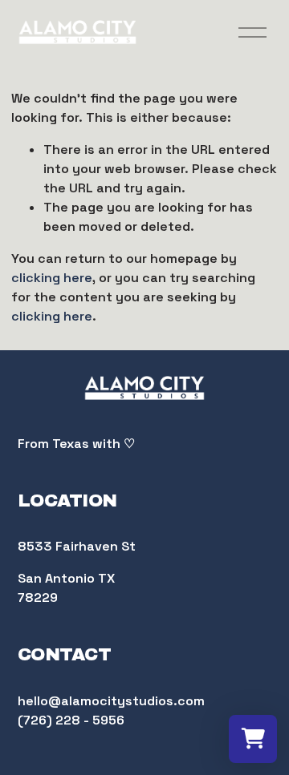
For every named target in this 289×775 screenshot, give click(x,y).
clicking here (51, 277)
